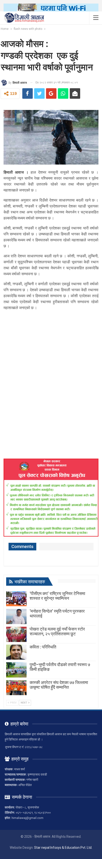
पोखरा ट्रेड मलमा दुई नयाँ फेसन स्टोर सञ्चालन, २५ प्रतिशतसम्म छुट (57, 631)
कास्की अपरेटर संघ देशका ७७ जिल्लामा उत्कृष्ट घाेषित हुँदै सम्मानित (59, 685)
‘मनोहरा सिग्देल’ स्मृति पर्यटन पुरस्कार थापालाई (57, 613)
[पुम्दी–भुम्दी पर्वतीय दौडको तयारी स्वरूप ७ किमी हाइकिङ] (16, 670)
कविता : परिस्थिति (43, 646)
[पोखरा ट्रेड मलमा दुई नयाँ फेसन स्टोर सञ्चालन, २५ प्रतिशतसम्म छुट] (16, 634)
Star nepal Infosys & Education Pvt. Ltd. (63, 847)
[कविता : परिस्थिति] (16, 652)
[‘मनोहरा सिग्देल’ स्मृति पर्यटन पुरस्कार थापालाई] (16, 616)
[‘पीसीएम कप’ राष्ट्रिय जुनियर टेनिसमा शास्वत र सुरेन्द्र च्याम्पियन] (16, 598)
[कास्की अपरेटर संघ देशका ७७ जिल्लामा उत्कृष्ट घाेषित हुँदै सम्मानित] (16, 687)
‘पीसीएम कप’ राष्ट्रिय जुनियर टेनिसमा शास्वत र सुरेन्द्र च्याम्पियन (57, 596)
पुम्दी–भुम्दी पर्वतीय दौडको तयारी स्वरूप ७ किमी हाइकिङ (60, 667)
